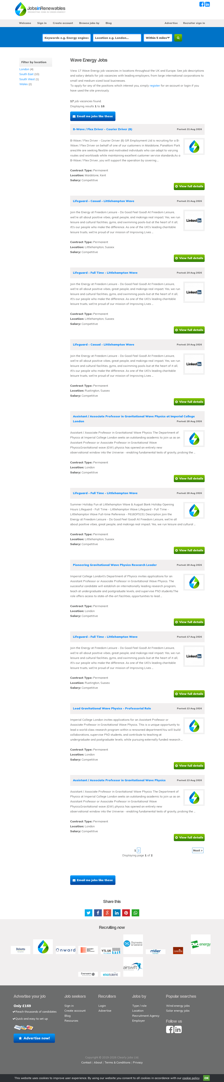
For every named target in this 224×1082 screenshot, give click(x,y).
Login (102, 1005)
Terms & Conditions (117, 1062)
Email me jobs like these (95, 116)
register (155, 85)
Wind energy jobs (178, 1005)
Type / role (139, 1005)
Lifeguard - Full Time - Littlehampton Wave (105, 272)
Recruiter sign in (194, 23)
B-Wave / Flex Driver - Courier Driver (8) (102, 129)
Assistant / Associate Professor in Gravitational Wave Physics (119, 780)
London (24, 69)
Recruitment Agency (145, 1015)
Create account (63, 23)
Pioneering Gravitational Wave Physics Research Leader (115, 565)
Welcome (25, 23)
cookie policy (191, 1078)
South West (27, 79)
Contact (86, 1062)
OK (206, 1078)
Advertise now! (37, 1038)
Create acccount (75, 1010)
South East (26, 74)
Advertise (171, 23)
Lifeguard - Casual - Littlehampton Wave (103, 201)
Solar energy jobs (178, 1010)
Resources (71, 1020)
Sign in (42, 23)
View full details (191, 186)
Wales (23, 84)
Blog (109, 23)
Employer (138, 1020)
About (98, 1062)
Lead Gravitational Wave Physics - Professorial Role (112, 708)
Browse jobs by (89, 23)
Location (137, 1010)
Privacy (138, 1062)
